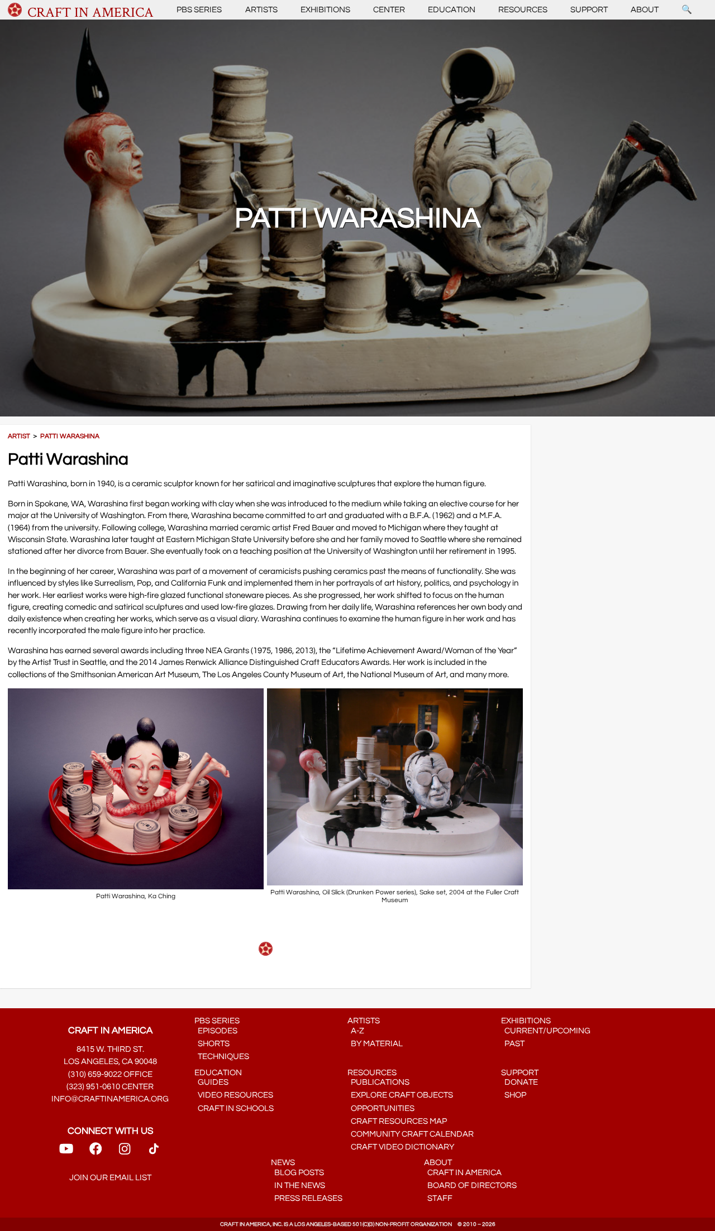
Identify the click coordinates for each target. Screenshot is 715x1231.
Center (389, 10)
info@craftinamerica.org (110, 1099)
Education (451, 10)
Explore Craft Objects (400, 1095)
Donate (519, 1082)
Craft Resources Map (397, 1121)
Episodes (215, 1031)
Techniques (221, 1056)
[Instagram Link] (125, 1152)
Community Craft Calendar (410, 1134)
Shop (513, 1095)
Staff (438, 1198)
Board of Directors (470, 1185)
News (283, 1162)
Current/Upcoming (545, 1031)
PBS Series (199, 10)
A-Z (355, 1031)
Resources (522, 10)
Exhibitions (325, 10)
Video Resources (233, 1095)
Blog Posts (297, 1172)
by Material (375, 1044)
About (645, 10)
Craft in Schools (234, 1108)
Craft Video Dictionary (400, 1147)
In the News (298, 1185)
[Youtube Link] (66, 1152)
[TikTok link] (154, 1152)
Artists (261, 10)
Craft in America (463, 1172)
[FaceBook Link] (95, 1152)
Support (589, 10)
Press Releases (306, 1198)
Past (513, 1044)
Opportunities (380, 1108)
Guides (211, 1082)
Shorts (212, 1044)
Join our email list (110, 1177)
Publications (378, 1082)
